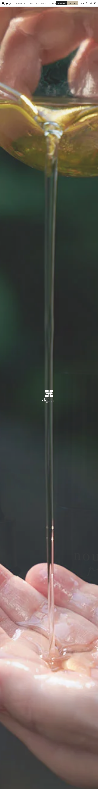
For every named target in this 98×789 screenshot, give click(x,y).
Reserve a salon (73, 3)
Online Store (61, 3)
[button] (87, 3)
